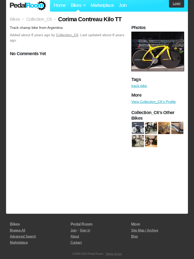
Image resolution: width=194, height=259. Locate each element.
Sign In (85, 230)
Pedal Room (28, 6)
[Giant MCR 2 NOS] (177, 128)
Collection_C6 (67, 35)
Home (60, 5)
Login (177, 3)
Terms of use (114, 253)
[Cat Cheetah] (151, 128)
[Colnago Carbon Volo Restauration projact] (164, 128)
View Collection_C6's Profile (153, 102)
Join (123, 5)
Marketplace (102, 5)
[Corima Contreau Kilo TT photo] (158, 34)
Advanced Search (23, 236)
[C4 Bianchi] (137, 128)
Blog (134, 236)
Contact (76, 242)
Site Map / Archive (144, 230)
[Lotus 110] (151, 141)
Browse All (17, 230)
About (74, 236)
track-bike (139, 86)
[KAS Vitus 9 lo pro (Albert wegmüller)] (137, 141)
